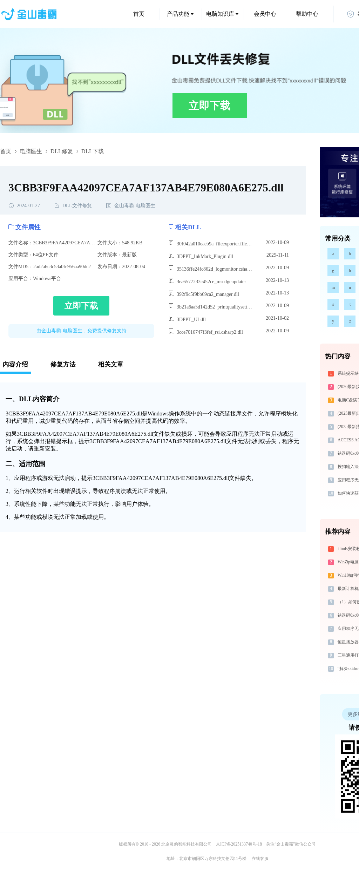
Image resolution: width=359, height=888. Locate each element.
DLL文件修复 (77, 205)
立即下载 (210, 105)
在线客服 (260, 858)
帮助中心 (307, 14)
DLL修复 (61, 151)
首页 (138, 14)
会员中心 (265, 14)
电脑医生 (31, 151)
